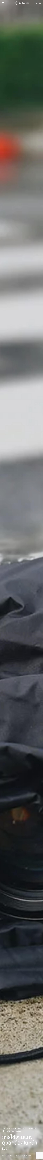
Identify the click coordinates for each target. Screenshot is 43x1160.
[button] (40, 3)
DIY (3, 1129)
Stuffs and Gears (14, 1129)
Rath (4, 1155)
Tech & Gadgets (30, 1129)
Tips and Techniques (12, 1131)
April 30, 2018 (14, 1155)
